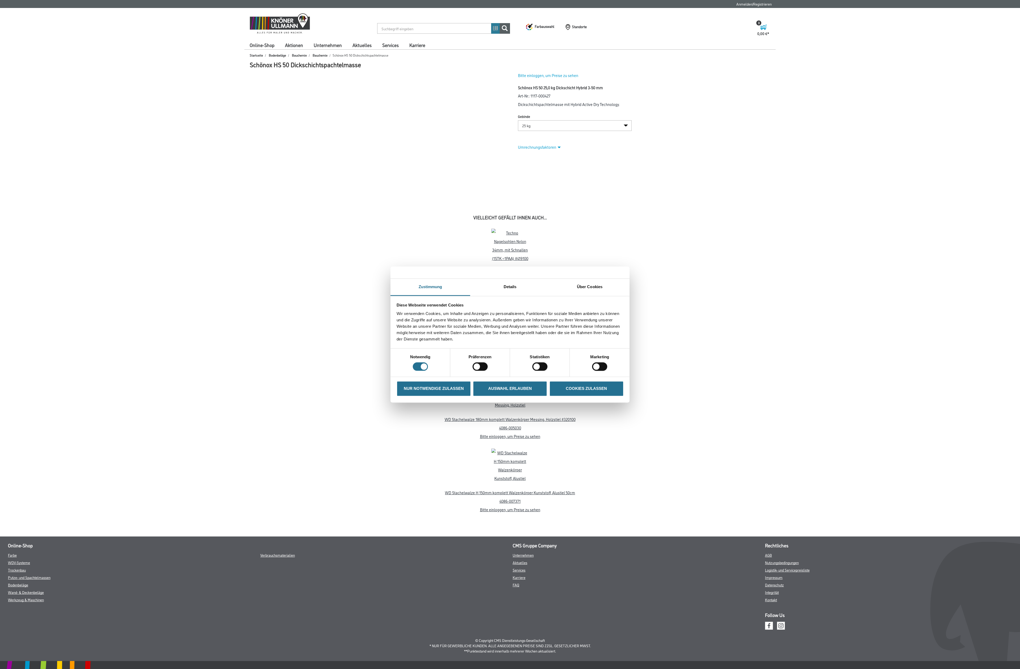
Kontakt (771, 599)
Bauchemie (299, 55)
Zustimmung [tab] (430, 286)
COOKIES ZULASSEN (586, 388)
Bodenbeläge (277, 55)
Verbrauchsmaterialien (277, 554)
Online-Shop (262, 45)
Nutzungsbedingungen (782, 562)
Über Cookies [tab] (589, 286)
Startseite (256, 55)
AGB (768, 554)
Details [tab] (510, 286)
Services (390, 45)
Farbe (12, 554)
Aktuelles (362, 45)
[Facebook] (769, 625)
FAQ (516, 584)
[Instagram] (781, 625)
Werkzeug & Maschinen (26, 599)
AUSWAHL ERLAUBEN (510, 388)
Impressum (774, 577)
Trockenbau (17, 569)
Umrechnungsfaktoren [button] (537, 147)
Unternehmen (328, 45)
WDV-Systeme (19, 562)
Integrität (772, 592)
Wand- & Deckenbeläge (26, 592)
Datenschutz (774, 584)
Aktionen (294, 45)
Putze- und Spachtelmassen (29, 577)
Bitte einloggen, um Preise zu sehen (548, 75)
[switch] (481, 366)
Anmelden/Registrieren (754, 3)
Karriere (417, 45)
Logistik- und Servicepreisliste (787, 569)
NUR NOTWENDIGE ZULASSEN (434, 388)
